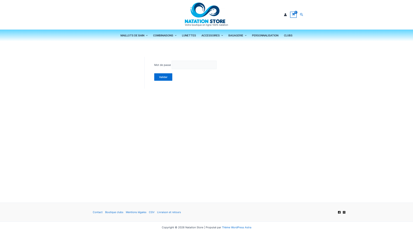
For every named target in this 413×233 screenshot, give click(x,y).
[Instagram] (344, 212)
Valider (163, 77)
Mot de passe (162, 65)
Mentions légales (136, 212)
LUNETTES (189, 35)
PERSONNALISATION (265, 35)
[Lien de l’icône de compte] (285, 14)
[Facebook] (339, 212)
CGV (152, 212)
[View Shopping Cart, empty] (293, 15)
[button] (301, 14)
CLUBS (288, 35)
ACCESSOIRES (210, 35)
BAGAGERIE (235, 35)
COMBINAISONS (163, 35)
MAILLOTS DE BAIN (132, 35)
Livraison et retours (169, 212)
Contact (98, 212)
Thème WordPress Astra (236, 227)
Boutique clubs (114, 212)
